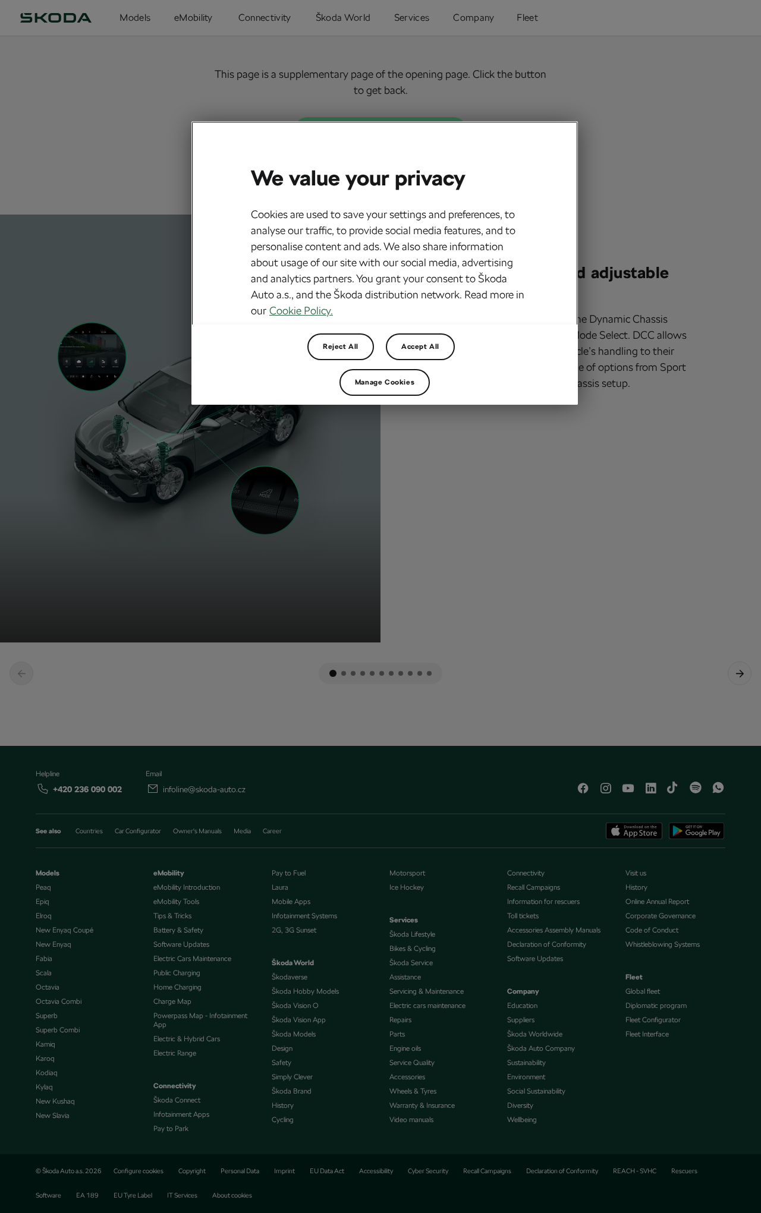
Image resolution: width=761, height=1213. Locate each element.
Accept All (420, 346)
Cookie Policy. (301, 310)
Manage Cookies (384, 382)
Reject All (341, 346)
